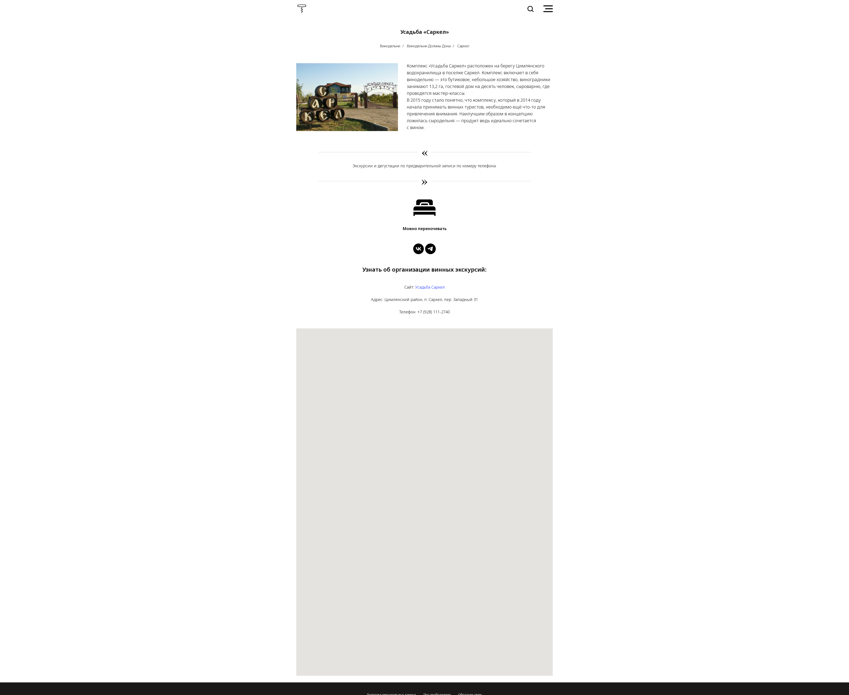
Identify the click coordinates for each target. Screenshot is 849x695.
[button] (530, 8)
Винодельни (390, 46)
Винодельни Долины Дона (429, 46)
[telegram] (430, 249)
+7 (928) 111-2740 (433, 311)
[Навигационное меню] (548, 8)
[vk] (418, 249)
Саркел (463, 46)
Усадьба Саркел (430, 287)
